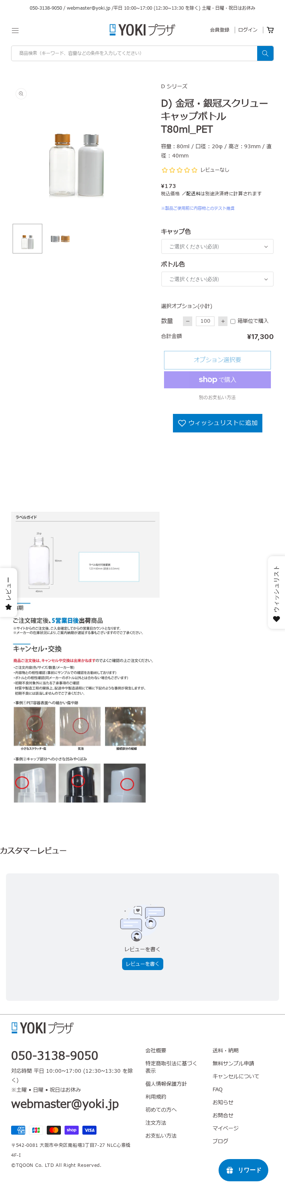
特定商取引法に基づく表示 (171, 1067)
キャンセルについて (236, 1077)
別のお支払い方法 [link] (217, 397)
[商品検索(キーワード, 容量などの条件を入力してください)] (265, 53)
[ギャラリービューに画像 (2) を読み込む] (60, 238)
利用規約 (155, 1097)
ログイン (248, 30)
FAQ (218, 1089)
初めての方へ (161, 1110)
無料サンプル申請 (233, 1064)
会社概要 (155, 1051)
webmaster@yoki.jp (88, 8)
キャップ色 (176, 232)
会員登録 (219, 30)
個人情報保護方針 (166, 1084)
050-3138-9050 (46, 8)
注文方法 (155, 1123)
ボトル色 (173, 264)
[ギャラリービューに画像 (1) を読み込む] (27, 238)
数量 (167, 321)
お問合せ (223, 1115)
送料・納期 (226, 1051)
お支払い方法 (161, 1136)
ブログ (220, 1141)
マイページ (226, 1128)
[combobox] (142, 53)
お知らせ (223, 1102)
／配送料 (191, 193)
